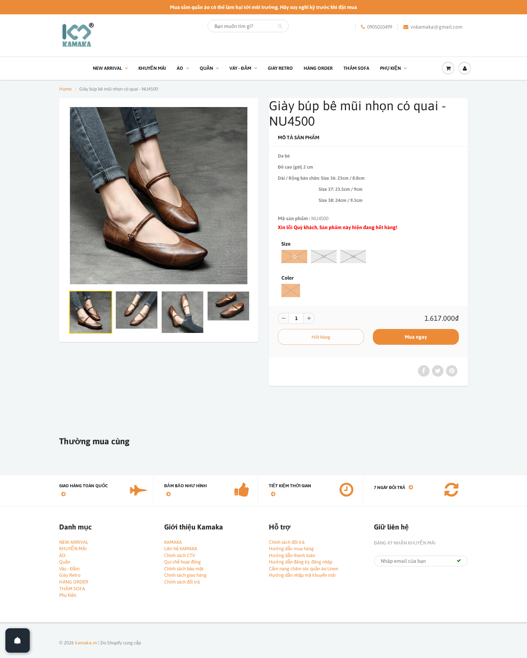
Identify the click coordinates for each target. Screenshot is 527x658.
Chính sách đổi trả (182, 582)
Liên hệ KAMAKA (180, 548)
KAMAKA (173, 542)
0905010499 (379, 27)
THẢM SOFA (356, 68)
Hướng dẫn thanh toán (292, 555)
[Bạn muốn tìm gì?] (279, 26)
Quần (206, 68)
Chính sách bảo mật (183, 568)
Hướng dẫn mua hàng (291, 548)
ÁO (180, 68)
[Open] (17, 640)
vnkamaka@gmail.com (436, 27)
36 (294, 256)
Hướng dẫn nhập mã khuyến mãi (302, 575)
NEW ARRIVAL (107, 68)
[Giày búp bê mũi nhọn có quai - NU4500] (158, 195)
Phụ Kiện (390, 68)
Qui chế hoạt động (182, 562)
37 (323, 256)
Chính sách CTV (179, 555)
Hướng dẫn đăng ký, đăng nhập (300, 562)
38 (353, 256)
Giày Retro (280, 68)
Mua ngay (416, 337)
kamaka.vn (86, 642)
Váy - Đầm (240, 68)
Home (65, 89)
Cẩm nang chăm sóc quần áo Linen (303, 568)
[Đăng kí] (458, 560)
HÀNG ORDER (318, 68)
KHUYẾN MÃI (152, 68)
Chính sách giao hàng (185, 575)
